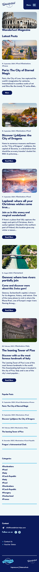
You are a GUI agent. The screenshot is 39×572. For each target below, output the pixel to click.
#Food (18, 64)
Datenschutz (24, 567)
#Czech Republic (9, 476)
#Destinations (26, 64)
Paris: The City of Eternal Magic (18, 72)
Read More (9, 161)
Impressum (14, 567)
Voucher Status (10, 544)
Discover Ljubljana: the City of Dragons (16, 137)
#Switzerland (18, 273)
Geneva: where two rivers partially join (18, 279)
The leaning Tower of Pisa (18, 350)
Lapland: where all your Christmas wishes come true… (17, 204)
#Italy (27, 346)
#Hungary (6, 493)
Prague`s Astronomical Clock (14, 445)
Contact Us (8, 542)
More (7, 93)
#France (5, 66)
